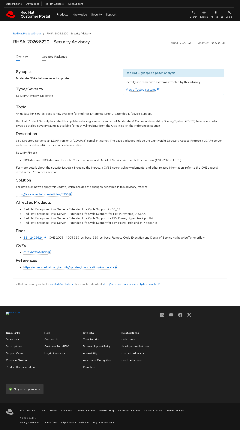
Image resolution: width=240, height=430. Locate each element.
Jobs (42, 410)
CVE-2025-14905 (35, 252)
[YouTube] (171, 316)
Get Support (75, 3)
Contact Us (51, 339)
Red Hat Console (54, 3)
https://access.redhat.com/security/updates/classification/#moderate (68, 267)
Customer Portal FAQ (56, 346)
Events (53, 410)
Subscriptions (14, 3)
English (204, 16)
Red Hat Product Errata (27, 33)
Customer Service (16, 360)
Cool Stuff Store (153, 410)
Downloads (32, 3)
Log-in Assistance (54, 353)
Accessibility (90, 353)
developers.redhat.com (135, 346)
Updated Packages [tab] (54, 57)
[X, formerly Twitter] (189, 316)
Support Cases (14, 353)
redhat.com (128, 339)
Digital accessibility (103, 422)
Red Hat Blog (106, 410)
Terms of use (50, 422)
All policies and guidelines (75, 422)
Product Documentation (20, 367)
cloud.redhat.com (132, 360)
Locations (66, 410)
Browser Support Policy (96, 346)
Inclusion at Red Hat (129, 410)
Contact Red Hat (85, 410)
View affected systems (141, 90)
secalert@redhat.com (62, 284)
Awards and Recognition (97, 360)
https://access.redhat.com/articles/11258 (42, 194)
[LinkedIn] (162, 316)
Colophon (89, 367)
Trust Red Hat (91, 339)
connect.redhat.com (133, 353)
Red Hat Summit (175, 410)
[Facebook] (180, 316)
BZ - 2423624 (33, 238)
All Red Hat (217, 16)
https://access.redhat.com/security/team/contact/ (131, 284)
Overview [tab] (22, 56)
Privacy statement (29, 422)
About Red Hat (28, 410)
